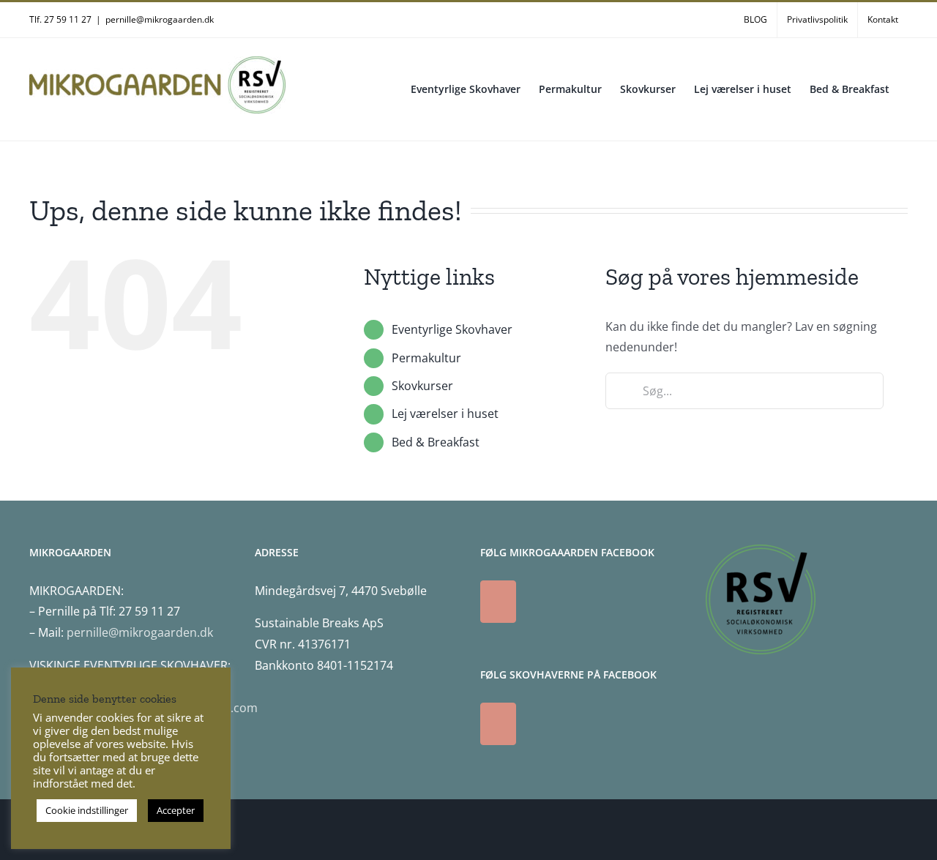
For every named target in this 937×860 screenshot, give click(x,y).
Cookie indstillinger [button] (86, 810)
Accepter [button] (176, 810)
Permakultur (426, 358)
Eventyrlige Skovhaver (452, 329)
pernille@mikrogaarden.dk (159, 19)
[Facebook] (498, 601)
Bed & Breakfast (435, 442)
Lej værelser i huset (445, 413)
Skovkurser (422, 386)
